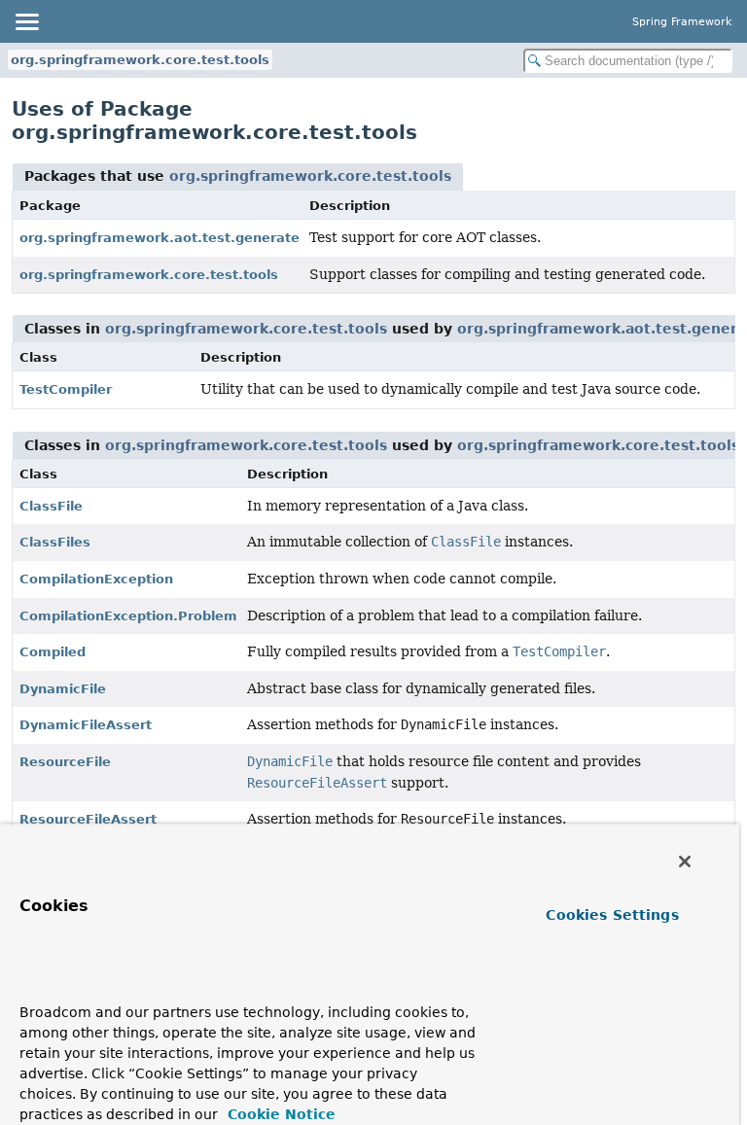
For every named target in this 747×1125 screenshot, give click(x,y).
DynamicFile (62, 689)
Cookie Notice (279, 1114)
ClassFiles (54, 542)
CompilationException (96, 579)
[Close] (684, 861)
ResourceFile (65, 762)
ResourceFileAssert (88, 819)
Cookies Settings (612, 915)
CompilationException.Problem (128, 616)
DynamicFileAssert (85, 725)
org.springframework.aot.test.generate (159, 237)
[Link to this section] (56, 983)
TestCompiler (65, 389)
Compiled (52, 652)
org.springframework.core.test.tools (140, 60)
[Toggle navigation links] (26, 21)
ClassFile (51, 506)
